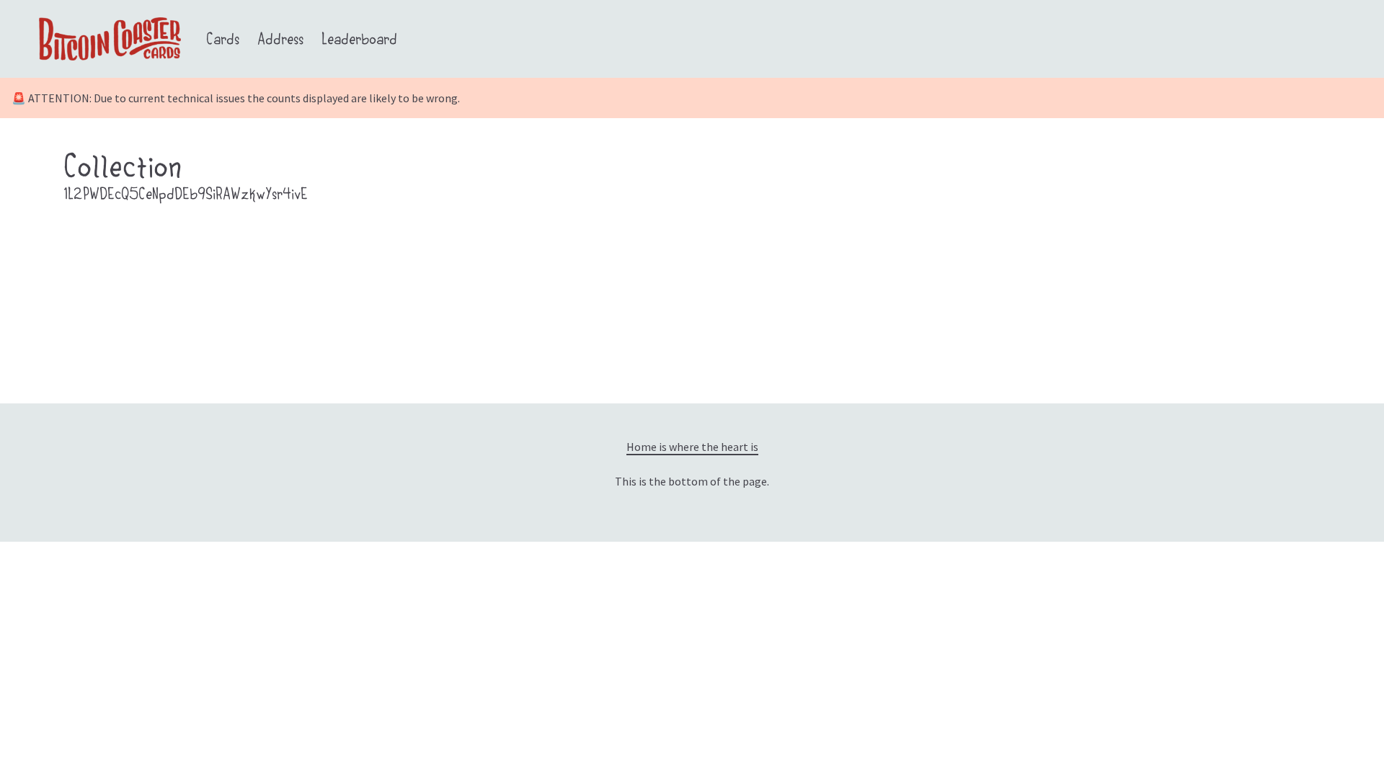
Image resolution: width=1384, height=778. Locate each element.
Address (280, 40)
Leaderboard (359, 40)
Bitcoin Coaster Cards (111, 22)
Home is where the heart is (692, 446)
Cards (222, 40)
